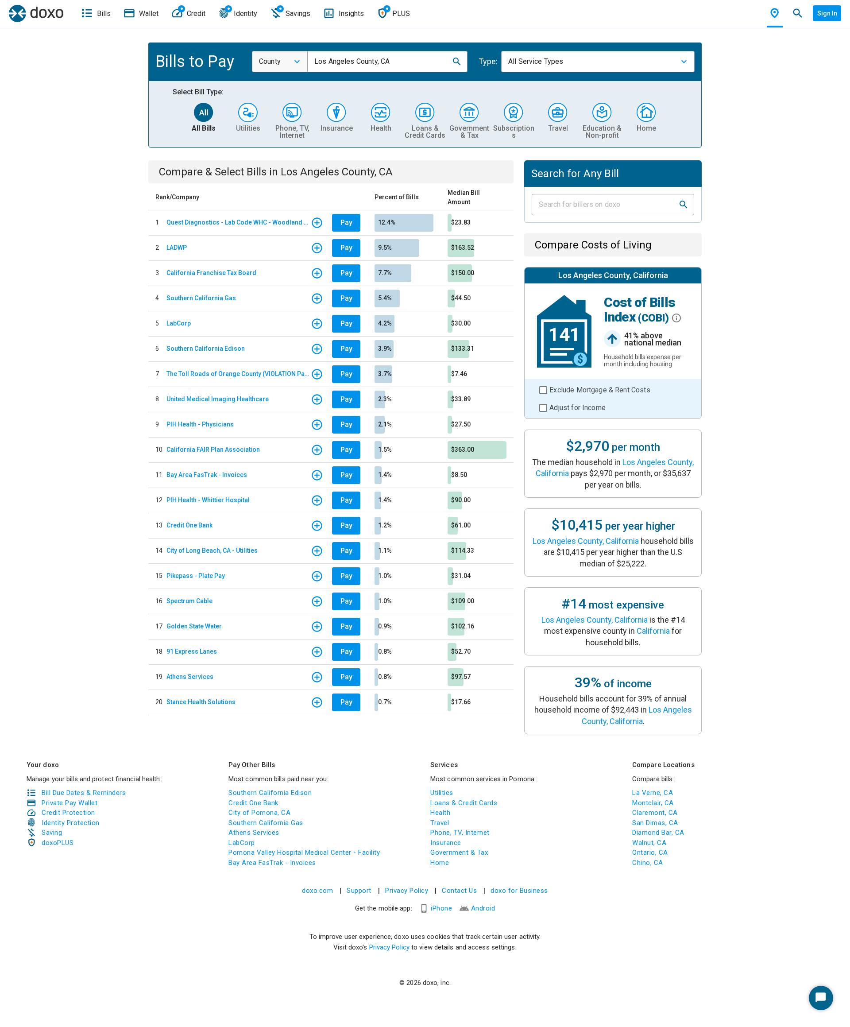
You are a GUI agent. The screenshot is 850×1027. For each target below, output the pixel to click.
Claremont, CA (655, 813)
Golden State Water (194, 626)
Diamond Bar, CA (658, 833)
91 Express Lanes (191, 651)
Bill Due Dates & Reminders (84, 793)
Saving (52, 833)
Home (439, 863)
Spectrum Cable (189, 601)
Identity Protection (71, 823)
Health (440, 813)
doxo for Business (519, 891)
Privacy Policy (406, 891)
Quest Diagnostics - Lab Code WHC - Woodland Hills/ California (238, 222)
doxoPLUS (57, 843)
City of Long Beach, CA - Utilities (212, 550)
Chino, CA (647, 863)
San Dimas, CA (655, 823)
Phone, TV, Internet (460, 833)
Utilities (441, 793)
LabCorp (178, 323)
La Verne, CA (652, 793)
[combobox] (280, 61)
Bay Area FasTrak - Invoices (206, 474)
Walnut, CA (649, 843)
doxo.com (317, 891)
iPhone (441, 908)
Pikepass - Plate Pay (195, 575)
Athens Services (189, 676)
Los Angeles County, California (586, 541)
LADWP (176, 247)
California (653, 631)
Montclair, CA (653, 803)
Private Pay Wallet (69, 803)
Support (359, 891)
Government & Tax (459, 852)
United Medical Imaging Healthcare (217, 399)
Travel (439, 823)
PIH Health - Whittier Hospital (208, 500)
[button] (457, 61)
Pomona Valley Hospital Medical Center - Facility (304, 852)
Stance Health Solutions (201, 701)
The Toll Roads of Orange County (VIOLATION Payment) (238, 373)
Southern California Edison (205, 348)
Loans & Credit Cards (463, 803)
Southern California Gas (201, 298)
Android (483, 908)
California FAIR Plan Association (213, 449)
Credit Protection (68, 813)
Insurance (445, 843)
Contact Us (459, 891)
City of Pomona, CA (259, 813)
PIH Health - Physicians (200, 424)
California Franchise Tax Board (211, 272)
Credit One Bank (189, 525)
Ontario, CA (650, 852)
